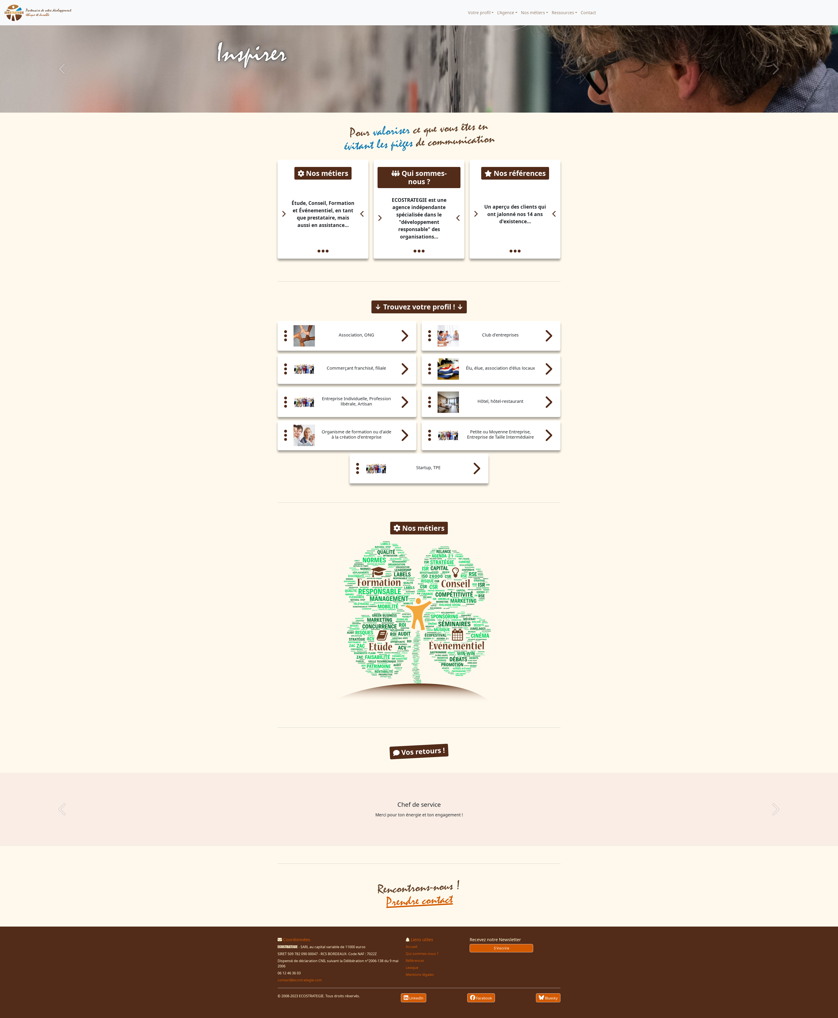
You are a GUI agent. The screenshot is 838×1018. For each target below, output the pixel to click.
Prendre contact (419, 900)
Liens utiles (422, 939)
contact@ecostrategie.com (300, 980)
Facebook (483, 998)
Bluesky (551, 998)
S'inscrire (501, 948)
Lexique (412, 967)
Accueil (411, 946)
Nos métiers (533, 12)
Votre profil (479, 12)
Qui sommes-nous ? (422, 953)
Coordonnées (296, 939)
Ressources (563, 12)
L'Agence (505, 12)
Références (415, 960)
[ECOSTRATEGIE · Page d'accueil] (38, 13)
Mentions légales (420, 974)
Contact (588, 12)
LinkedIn (415, 998)
